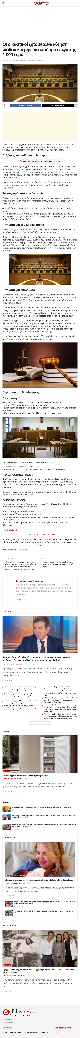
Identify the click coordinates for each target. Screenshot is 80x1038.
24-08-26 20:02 (30, 883)
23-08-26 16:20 (19, 916)
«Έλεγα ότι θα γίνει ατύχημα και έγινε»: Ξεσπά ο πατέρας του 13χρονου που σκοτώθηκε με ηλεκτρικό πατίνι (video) (60, 700)
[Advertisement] (40, 24)
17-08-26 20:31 (28, 778)
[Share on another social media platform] (76, 105)
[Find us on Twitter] (57, 1032)
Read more (9, 680)
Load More (40, 723)
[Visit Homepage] (41, 3)
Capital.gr (13, 530)
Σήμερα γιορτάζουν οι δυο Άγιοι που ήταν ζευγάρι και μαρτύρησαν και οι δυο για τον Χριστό (42, 807)
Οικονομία (23, 60)
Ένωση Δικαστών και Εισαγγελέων (18, 550)
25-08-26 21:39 (28, 975)
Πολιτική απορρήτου (32, 1032)
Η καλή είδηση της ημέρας (15, 875)
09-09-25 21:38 (6, 60)
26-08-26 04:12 (28, 664)
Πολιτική (30, 60)
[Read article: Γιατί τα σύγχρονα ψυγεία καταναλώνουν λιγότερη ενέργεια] (40, 754)
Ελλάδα (16, 60)
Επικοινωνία (44, 1032)
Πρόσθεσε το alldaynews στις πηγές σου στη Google (41, 161)
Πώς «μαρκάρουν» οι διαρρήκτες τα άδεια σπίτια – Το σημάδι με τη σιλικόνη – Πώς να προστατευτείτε (20, 696)
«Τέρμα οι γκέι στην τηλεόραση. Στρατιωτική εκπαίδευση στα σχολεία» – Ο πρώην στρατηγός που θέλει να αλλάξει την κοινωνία (20, 689)
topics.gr (11, 1022)
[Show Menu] (3, 3)
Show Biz (7, 965)
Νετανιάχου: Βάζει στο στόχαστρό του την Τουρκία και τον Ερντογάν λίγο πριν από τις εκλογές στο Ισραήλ (20, 708)
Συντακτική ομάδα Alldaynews (29, 581)
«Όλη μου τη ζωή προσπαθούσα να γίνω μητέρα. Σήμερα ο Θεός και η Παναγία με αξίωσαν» (40, 880)
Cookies (20, 1032)
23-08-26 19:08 (19, 906)
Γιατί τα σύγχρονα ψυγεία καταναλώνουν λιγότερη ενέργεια (25, 776)
